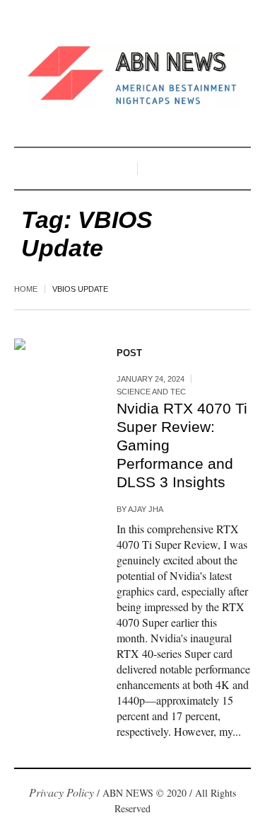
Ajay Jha (145, 509)
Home (25, 289)
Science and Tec (151, 391)
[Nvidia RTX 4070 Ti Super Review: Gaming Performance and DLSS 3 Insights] (51, 375)
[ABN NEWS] (133, 75)
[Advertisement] (133, 799)
